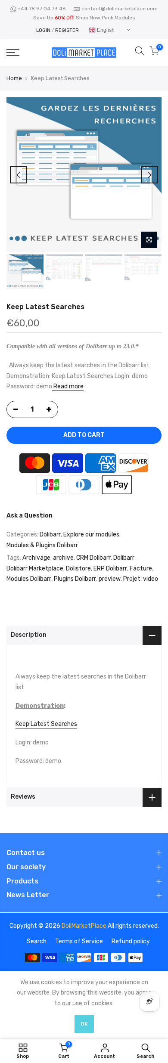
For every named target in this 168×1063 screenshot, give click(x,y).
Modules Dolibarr (28, 579)
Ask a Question (29, 515)
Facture (141, 568)
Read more (68, 386)
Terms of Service (79, 941)
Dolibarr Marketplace (34, 568)
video (150, 579)
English (105, 30)
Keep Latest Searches (46, 724)
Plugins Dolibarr (75, 579)
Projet (131, 579)
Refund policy (131, 941)
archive (63, 558)
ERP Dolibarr (110, 568)
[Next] (149, 174)
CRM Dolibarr (93, 558)
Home (14, 78)
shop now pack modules (105, 18)
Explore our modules (91, 535)
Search (37, 941)
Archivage (36, 558)
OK (84, 1024)
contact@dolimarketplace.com (119, 9)
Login (43, 30)
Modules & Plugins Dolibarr (42, 545)
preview (110, 579)
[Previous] (18, 174)
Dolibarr (50, 535)
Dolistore (78, 568)
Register (67, 30)
